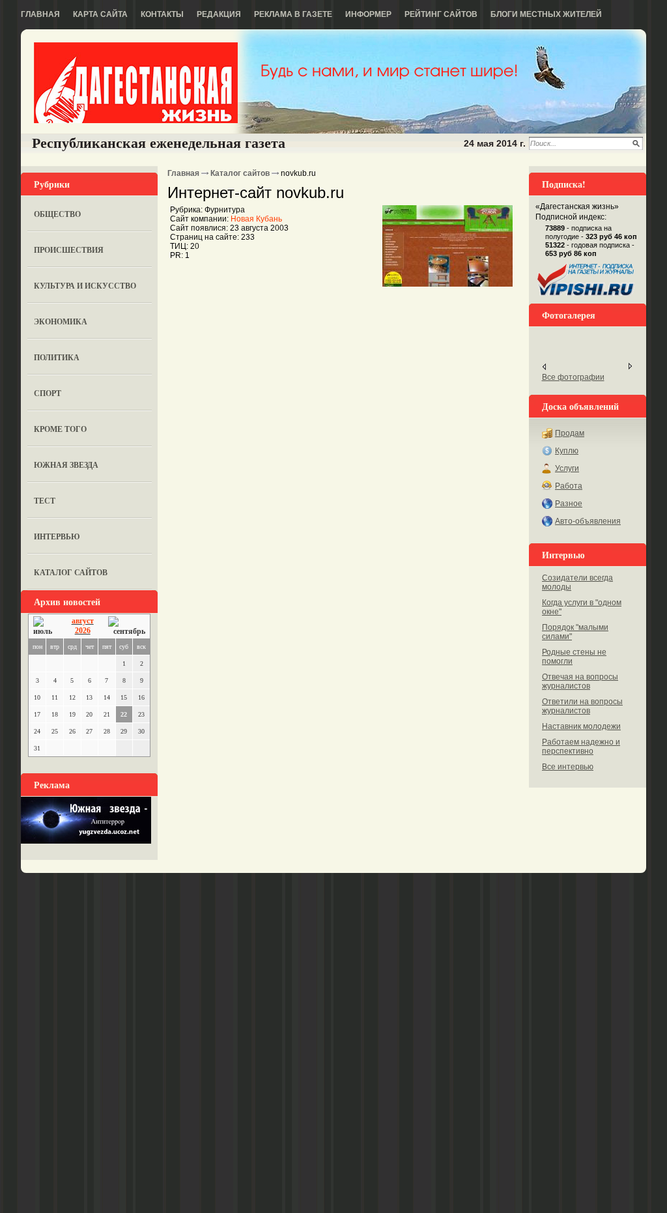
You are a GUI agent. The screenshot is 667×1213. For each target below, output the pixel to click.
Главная (40, 14)
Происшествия (69, 249)
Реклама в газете (293, 14)
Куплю (566, 450)
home (136, 82)
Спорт (47, 393)
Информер (368, 14)
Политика (56, 357)
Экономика (60, 321)
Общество (57, 214)
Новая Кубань (256, 218)
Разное (568, 503)
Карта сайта (100, 14)
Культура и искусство (85, 285)
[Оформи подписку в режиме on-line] (586, 295)
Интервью (57, 536)
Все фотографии (573, 377)
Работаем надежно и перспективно (581, 746)
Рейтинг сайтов (440, 14)
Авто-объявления (588, 521)
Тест (44, 500)
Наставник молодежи (581, 726)
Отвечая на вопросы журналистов (580, 681)
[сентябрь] (126, 626)
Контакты (162, 14)
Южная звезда (66, 464)
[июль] (45, 626)
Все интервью (567, 766)
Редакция (219, 14)
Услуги (567, 468)
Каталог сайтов (70, 572)
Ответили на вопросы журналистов (582, 706)
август (83, 620)
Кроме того (60, 429)
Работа (568, 486)
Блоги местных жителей (546, 14)
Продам (569, 433)
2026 (83, 630)
